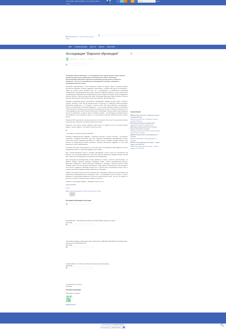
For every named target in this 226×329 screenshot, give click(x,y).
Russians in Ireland (81, 47)
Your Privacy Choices (116, 327)
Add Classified (70, 1)
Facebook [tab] (72, 195)
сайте (102, 181)
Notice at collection (105, 327)
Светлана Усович (96, 191)
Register (92, 1)
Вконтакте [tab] (72, 193)
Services (101, 47)
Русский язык (86, 191)
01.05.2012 (83, 59)
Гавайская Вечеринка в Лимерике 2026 (141, 125)
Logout (68, 3)
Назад (67, 188)
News (70, 47)
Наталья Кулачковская (75, 191)
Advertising (111, 47)
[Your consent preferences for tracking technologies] (223, 326)
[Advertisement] (113, 18)
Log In (87, 1)
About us (93, 47)
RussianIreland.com (107, 324)
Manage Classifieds (80, 1)
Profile (97, 1)
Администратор (74, 59)
